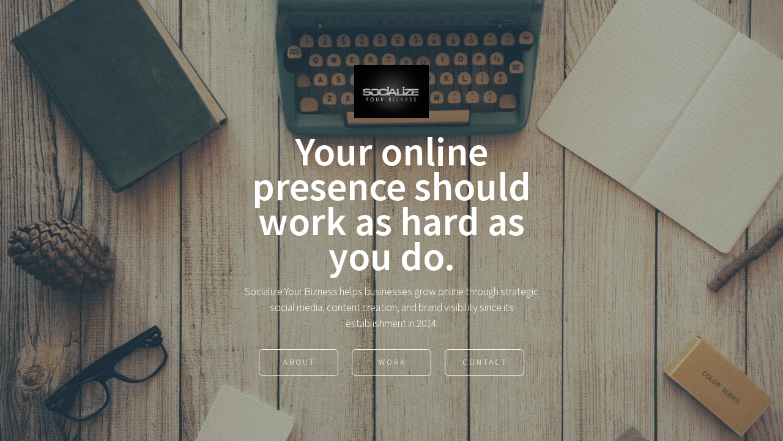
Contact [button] (485, 362)
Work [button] (392, 362)
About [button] (299, 362)
